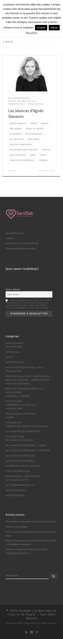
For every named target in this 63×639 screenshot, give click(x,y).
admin (14, 171)
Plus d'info (31, 32)
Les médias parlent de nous (23, 465)
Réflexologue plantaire (21, 413)
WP (20, 623)
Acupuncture (14, 346)
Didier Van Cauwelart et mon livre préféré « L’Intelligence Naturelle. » (27, 551)
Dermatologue (15, 362)
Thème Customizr (49, 623)
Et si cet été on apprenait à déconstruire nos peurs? (31, 521)
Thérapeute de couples (20, 404)
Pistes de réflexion (18, 471)
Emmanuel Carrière (18, 396)
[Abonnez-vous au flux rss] (26, 632)
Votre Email (13, 289)
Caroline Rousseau (18, 383)
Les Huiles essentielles (20, 455)
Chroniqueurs (15, 343)
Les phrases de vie (17, 479)
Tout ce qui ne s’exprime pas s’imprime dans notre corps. (31, 533)
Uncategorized (15, 495)
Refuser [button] (54, 27)
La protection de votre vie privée (22, 243)
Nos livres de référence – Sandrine (28, 450)
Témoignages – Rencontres (23, 476)
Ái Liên (9, 417)
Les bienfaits (14, 422)
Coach (9, 357)
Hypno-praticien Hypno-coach (24, 367)
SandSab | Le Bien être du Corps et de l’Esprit (32, 612)
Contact (9, 238)
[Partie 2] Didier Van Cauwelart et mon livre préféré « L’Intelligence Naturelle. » (31, 542)
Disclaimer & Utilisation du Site (21, 248)
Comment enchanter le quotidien (26, 426)
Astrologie (13, 352)
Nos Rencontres (16, 490)
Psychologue (14, 401)
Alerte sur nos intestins (16, 526)
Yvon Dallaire (14, 408)
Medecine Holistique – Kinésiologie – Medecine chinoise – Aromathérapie (28, 378)
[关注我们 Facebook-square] (31, 632)
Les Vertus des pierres (20, 460)
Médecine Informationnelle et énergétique (24, 390)
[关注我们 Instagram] (37, 632)
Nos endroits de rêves (20, 440)
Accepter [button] (41, 27)
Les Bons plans (15, 436)
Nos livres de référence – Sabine (26, 445)
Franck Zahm (13, 371)
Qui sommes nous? (15, 233)
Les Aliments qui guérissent (23, 431)
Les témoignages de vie (20, 485)
